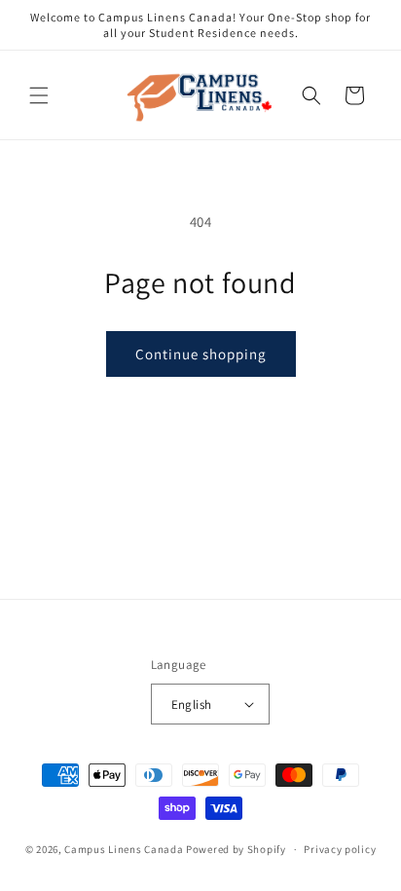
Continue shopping (201, 354)
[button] (39, 95)
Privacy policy (340, 849)
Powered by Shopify (236, 849)
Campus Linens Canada (123, 849)
